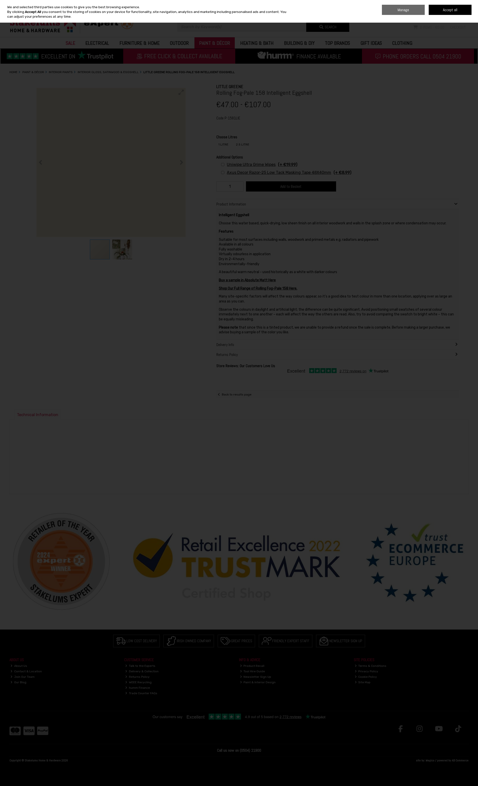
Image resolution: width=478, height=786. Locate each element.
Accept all (450, 9)
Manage (403, 9)
